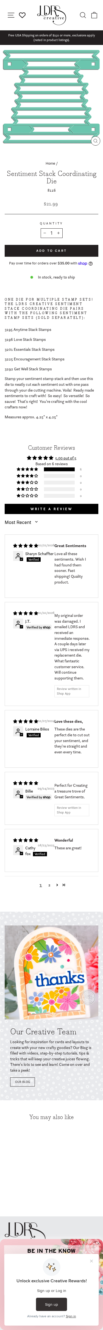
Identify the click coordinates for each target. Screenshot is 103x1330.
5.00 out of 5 (65, 458)
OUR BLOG (22, 1082)
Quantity (51, 223)
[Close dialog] (98, 1243)
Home (50, 163)
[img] (25, 545)
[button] (28, 469)
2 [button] (49, 884)
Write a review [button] (51, 509)
